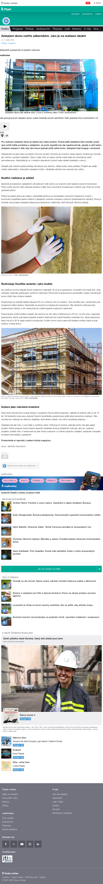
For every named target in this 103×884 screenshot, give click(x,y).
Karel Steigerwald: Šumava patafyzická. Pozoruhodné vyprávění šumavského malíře (56, 515)
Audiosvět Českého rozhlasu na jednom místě (20, 493)
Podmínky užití (31, 877)
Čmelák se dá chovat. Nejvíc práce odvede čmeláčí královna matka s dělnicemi (54, 581)
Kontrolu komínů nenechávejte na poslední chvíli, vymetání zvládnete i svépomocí (56, 617)
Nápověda (57, 798)
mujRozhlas (6, 474)
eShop (5, 805)
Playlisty (57, 28)
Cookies (5, 877)
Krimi (23, 480)
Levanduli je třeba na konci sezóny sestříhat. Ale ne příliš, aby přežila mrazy (53, 605)
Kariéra (56, 805)
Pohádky (36, 480)
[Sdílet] (7, 136)
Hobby (5, 28)
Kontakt (56, 809)
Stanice (5, 802)
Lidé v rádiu (58, 802)
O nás (87, 28)
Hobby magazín (8, 43)
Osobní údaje (17, 877)
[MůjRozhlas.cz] (5, 55)
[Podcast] (2, 136)
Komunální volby (10, 798)
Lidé (67, 28)
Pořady (29, 28)
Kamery (98, 14)
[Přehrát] (5, 126)
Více (97, 28)
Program (75, 14)
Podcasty (6, 825)
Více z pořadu (10, 577)
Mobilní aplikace (9, 829)
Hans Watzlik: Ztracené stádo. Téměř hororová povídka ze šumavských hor (52, 527)
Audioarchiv (87, 14)
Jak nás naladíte (60, 794)
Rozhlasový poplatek (62, 813)
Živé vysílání (66, 480)
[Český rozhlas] (9, 3)
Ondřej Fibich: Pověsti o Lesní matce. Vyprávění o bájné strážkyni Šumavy (52, 503)
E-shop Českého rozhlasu (17, 633)
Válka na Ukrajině (10, 794)
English (43, 877)
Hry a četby (9, 480)
